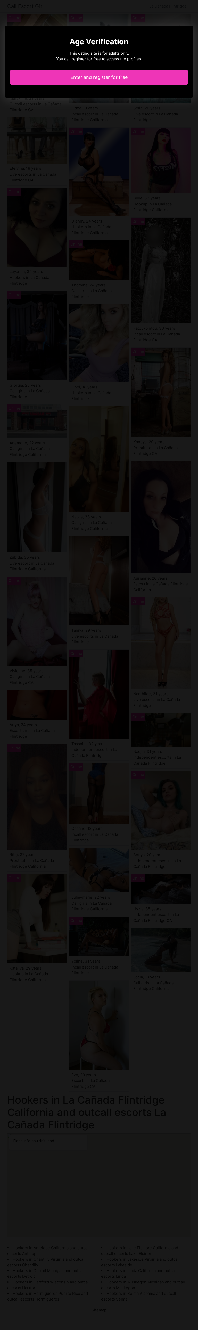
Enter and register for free (99, 77)
